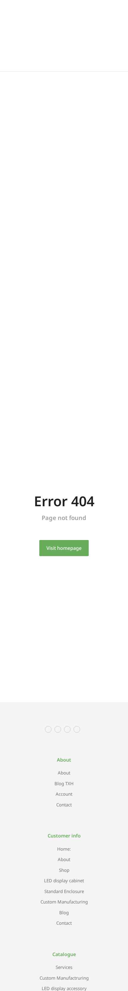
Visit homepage (64, 548)
